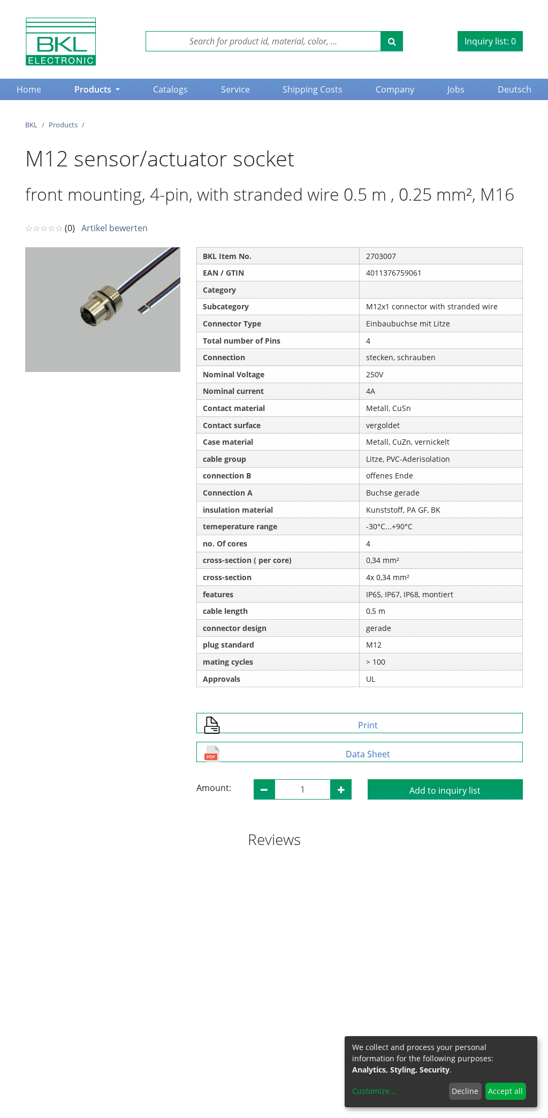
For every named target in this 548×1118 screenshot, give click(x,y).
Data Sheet (368, 754)
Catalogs (170, 89)
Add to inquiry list (445, 790)
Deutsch (514, 89)
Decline (465, 1091)
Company (395, 89)
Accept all (505, 1091)
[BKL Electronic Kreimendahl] (60, 41)
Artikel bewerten (114, 228)
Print (368, 725)
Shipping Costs (312, 89)
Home (31, 89)
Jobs (456, 89)
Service (235, 89)
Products (93, 89)
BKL (31, 125)
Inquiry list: (490, 41)
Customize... (374, 1091)
